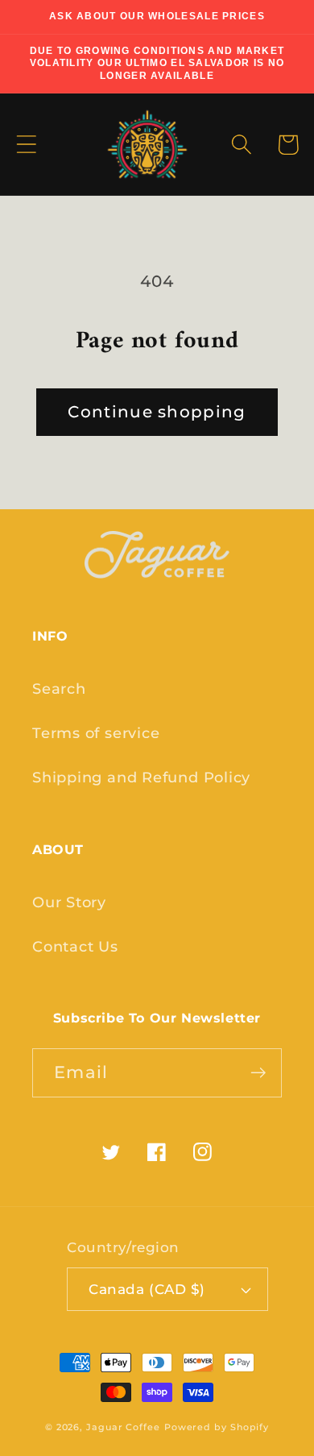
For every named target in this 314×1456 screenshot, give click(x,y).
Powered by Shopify (216, 1427)
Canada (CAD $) (147, 1289)
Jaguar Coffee (123, 1427)
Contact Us (75, 946)
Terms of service (95, 733)
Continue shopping (157, 411)
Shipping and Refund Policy (141, 777)
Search (59, 688)
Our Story (69, 902)
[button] (26, 145)
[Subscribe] (258, 1072)
